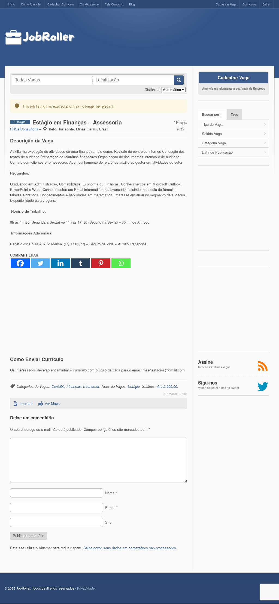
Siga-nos (207, 382)
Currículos (249, 4)
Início (11, 4)
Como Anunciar (31, 4)
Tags (234, 114)
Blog (132, 4)
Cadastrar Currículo (60, 4)
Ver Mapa (52, 403)
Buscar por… (212, 114)
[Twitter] (40, 263)
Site (108, 522)
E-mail (111, 507)
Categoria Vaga (214, 142)
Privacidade (86, 588)
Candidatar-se (89, 4)
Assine (205, 362)
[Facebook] (20, 263)
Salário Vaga (212, 133)
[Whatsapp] (121, 263)
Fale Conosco (114, 4)
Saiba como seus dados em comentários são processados (129, 547)
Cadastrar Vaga (226, 4)
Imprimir (26, 403)
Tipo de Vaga (212, 124)
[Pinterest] (100, 263)
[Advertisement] (179, 37)
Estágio (134, 386)
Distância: (152, 89)
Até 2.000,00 (167, 386)
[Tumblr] (80, 263)
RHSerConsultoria (24, 129)
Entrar (266, 4)
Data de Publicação (217, 152)
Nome (111, 492)
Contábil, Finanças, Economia (75, 386)
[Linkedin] (60, 263)
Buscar (178, 80)
